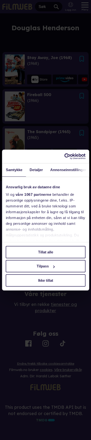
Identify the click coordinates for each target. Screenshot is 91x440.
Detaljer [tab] (36, 170)
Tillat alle (45, 252)
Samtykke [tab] (14, 170)
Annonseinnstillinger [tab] (68, 170)
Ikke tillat (45, 280)
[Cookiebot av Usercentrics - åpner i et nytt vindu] (64, 156)
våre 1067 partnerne (33, 194)
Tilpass (43, 266)
